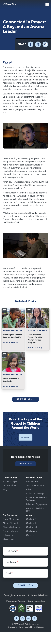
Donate (25, 437)
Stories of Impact (11, 481)
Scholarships (9, 535)
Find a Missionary (11, 519)
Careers (29, 535)
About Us (30, 515)
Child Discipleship (34, 493)
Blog (5, 489)
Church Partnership (12, 527)
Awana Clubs (32, 481)
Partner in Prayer (10, 531)
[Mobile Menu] (47, 4)
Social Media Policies (37, 595)
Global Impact (10, 477)
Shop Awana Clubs (35, 485)
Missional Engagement (36, 504)
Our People (31, 523)
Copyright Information (14, 595)
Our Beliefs (31, 519)
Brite (28, 489)
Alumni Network (10, 523)
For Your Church (34, 477)
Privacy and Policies (15, 601)
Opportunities (9, 485)
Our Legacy (31, 531)
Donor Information (36, 601)
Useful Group (38, 627)
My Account (8, 539)
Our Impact (31, 527)
